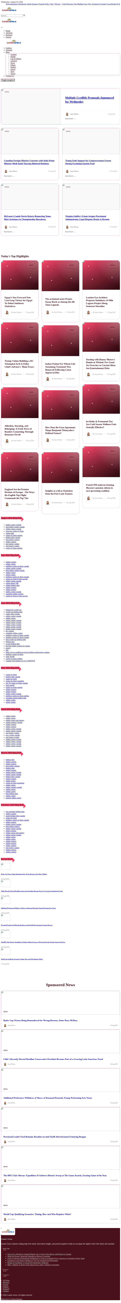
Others (13, 65)
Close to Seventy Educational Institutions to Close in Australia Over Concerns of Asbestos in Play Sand (45, 1258)
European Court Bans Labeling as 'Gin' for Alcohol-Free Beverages (32, 1261)
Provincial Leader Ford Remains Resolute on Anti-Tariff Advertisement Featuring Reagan (26, 925)
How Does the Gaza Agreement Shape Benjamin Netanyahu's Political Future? (60, 430)
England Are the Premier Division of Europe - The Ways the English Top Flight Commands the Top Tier (19, 493)
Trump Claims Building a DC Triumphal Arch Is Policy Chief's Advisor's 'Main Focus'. (20, 364)
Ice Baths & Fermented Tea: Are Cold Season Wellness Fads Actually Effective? (101, 424)
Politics (13, 67)
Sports (13, 69)
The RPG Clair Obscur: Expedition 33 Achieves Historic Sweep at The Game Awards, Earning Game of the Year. (33, 942)
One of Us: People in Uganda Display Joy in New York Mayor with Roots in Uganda (39, 1254)
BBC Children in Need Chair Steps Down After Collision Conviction (33, 1265)
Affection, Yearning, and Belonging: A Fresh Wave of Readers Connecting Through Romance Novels (19, 430)
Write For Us (6, 1299)
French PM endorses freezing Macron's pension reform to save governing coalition (100, 488)
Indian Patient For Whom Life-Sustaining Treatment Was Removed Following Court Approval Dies (60, 368)
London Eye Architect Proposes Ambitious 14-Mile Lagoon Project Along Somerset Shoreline (99, 301)
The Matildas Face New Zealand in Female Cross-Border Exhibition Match (82, 4)
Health (13, 57)
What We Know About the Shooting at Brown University (28, 1256)
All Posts (9, 33)
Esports (8, 37)
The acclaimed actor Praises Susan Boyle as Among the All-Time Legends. (60, 302)
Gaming (14, 54)
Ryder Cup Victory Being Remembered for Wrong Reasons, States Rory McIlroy (24, 874)
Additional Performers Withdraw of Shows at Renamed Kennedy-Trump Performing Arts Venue (28, 908)
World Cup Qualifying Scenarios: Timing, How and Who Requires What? (22, 959)
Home (8, 31)
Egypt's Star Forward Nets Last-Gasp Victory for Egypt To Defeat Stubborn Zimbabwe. (18, 301)
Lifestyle (14, 61)
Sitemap (19, 1299)
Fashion (9, 48)
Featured (9, 50)
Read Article (69, 118)
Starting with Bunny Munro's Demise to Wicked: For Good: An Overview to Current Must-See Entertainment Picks (101, 363)
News (13, 63)
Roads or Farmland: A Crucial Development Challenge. (28, 1263)
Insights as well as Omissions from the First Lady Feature (59, 492)
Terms (13, 1299)
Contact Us (10, 76)
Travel (13, 74)
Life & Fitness (16, 59)
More (8, 52)
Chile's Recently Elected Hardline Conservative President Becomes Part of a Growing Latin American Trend (32, 891)
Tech (12, 71)
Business (9, 35)
